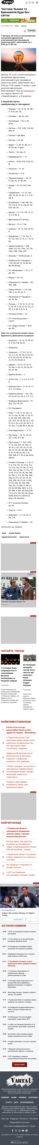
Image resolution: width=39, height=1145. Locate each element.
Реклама (18, 20)
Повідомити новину (30, 3)
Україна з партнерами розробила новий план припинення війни (17, 784)
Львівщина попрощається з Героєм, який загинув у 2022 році (21, 955)
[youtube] (23, 1131)
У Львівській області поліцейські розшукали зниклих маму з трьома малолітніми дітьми (18, 832)
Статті (9, 1102)
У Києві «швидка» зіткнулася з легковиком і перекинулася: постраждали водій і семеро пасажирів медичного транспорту (20, 771)
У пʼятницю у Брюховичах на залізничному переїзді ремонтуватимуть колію (18, 973)
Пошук (33, 3)
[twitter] (16, 1131)
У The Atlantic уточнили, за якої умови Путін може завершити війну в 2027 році (22, 963)
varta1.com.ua (11, 1110)
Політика (33, 1097)
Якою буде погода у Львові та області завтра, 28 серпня (22, 993)
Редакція (14, 1118)
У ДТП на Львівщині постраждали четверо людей (20, 873)
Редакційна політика (19, 1122)
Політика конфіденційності (16, 1126)
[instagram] (19, 1131)
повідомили (29, 91)
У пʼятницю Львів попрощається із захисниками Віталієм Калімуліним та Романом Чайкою (9, 674)
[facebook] (12, 1131)
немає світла (24, 537)
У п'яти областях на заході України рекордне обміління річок (21, 940)
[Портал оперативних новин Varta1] (7, 2)
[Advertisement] (18, 557)
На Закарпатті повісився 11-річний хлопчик (19, 866)
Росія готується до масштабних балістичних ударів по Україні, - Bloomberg (20, 730)
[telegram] (26, 1131)
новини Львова (14, 533)
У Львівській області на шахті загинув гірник (22, 1042)
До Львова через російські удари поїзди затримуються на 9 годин (20, 1035)
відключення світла (9, 537)
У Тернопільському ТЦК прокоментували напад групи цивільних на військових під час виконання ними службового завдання (20, 742)
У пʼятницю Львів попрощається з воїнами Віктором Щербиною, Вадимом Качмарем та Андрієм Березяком (20, 984)
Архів (32, 1126)
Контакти (24, 1118)
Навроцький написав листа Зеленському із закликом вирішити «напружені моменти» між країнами (19, 757)
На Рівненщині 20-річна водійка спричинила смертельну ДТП (19, 1018)
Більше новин (19, 1064)
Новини (24, 26)
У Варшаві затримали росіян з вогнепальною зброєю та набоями (20, 1050)
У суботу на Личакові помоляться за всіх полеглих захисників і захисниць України (21, 1026)
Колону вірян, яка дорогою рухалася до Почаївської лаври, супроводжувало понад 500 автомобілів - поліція (21, 845)
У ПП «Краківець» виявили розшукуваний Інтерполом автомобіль (22, 1057)
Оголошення (26, 1102)
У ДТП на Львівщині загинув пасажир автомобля (22, 933)
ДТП (16, 1102)
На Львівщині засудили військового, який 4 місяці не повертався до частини (21, 1009)
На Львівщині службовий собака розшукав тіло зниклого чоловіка (20, 948)
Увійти (27, 3)
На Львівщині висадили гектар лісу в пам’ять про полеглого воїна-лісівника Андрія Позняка (29, 675)
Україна (22, 1097)
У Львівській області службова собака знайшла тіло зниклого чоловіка (21, 857)
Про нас (5, 1118)
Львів (17, 26)
